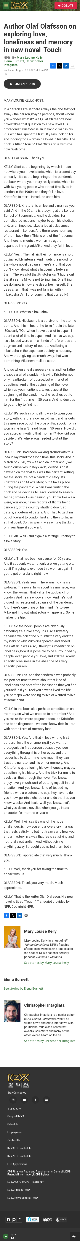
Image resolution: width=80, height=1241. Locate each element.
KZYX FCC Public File (19, 1148)
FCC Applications (17, 1164)
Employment (15, 1132)
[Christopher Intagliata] (12, 1011)
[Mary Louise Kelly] (12, 937)
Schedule (12, 1124)
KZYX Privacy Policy (19, 1189)
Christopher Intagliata (44, 1005)
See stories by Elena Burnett (23, 988)
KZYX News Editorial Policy (23, 1197)
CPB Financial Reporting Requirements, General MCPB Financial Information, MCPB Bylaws (39, 1173)
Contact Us (13, 1140)
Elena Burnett (14, 61)
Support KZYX (15, 1116)
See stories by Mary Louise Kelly (46, 963)
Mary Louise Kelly (29, 57)
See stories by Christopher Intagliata (50, 1041)
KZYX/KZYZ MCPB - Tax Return (25, 1181)
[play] (5, 1236)
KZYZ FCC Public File (19, 1156)
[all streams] (75, 1236)
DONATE (67, 5)
